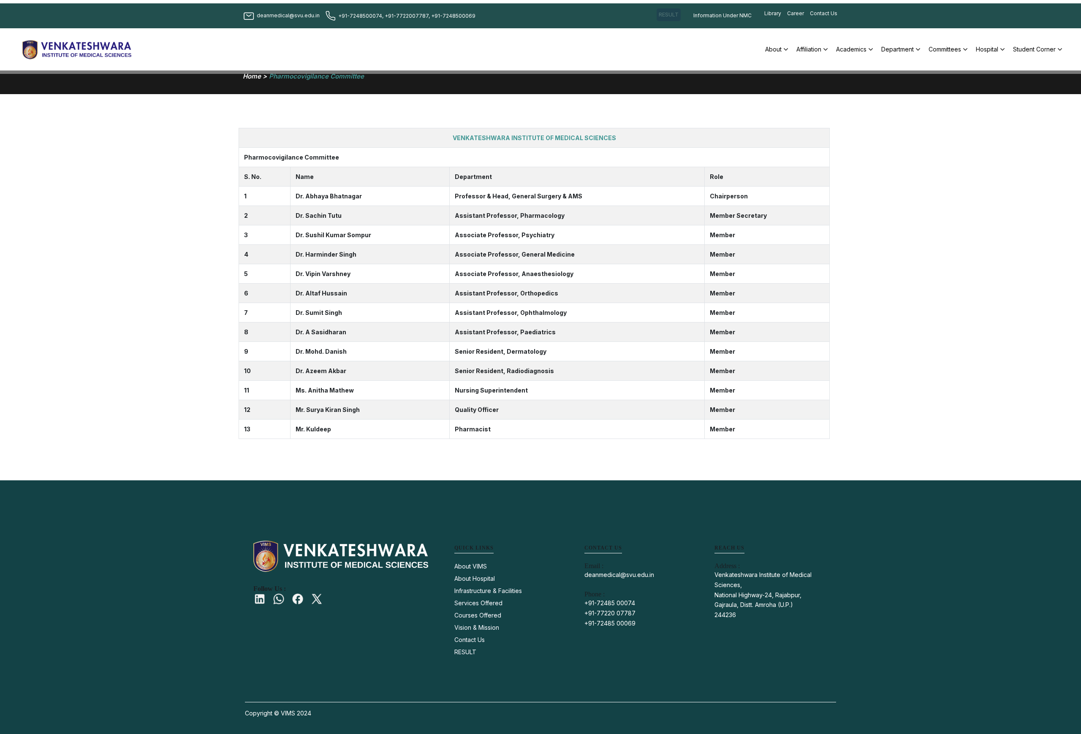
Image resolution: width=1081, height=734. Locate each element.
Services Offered (478, 603)
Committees (945, 49)
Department (897, 49)
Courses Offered (477, 615)
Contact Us (823, 13)
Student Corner (1034, 49)
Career (795, 13)
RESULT (669, 14)
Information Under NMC (722, 15)
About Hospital (474, 578)
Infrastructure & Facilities (488, 590)
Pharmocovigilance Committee (316, 76)
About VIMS (470, 566)
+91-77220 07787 (610, 613)
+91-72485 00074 (609, 603)
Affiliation (808, 49)
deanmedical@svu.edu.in (619, 574)
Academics (851, 49)
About (773, 49)
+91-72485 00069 (610, 623)
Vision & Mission (476, 627)
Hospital (987, 49)
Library (772, 13)
